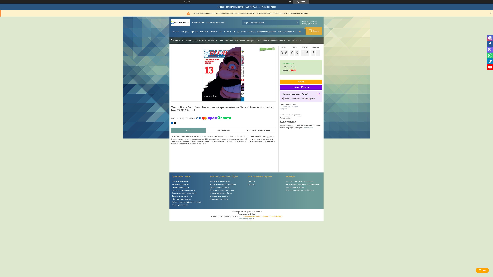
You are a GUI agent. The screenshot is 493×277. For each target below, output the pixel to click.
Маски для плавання (180, 205)
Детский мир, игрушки (295, 187)
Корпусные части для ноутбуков (223, 184)
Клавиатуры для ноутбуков (221, 193)
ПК (234, 31)
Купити (301, 82)
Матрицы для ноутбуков (220, 181)
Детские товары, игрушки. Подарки (300, 190)
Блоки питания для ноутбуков (222, 190)
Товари (184, 31)
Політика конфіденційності (273, 216)
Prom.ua (259, 211)
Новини (213, 31)
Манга (214, 40)
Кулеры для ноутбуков (219, 199)
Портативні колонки (180, 181)
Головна (175, 31)
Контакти (204, 31)
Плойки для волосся (180, 187)
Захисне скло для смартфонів (184, 193)
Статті (222, 31)
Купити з (297, 87)
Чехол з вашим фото (287, 31)
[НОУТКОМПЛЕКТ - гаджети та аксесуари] (180, 22)
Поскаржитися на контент (251, 216)
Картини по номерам (180, 184)
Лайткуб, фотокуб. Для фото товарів (187, 202)
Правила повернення (266, 31)
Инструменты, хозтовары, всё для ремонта (303, 184)
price (229, 31)
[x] (175, 123)
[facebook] (172, 123)
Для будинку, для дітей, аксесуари (196, 40)
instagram (251, 184)
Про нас (194, 31)
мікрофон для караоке (181, 199)
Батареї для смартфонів (182, 196)
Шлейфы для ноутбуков (220, 196)
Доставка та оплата (246, 31)
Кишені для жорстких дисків (183, 190)
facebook (251, 181)
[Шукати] (297, 22)
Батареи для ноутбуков (219, 187)
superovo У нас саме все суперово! (300, 181)
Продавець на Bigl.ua (246, 214)
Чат (484, 270)
